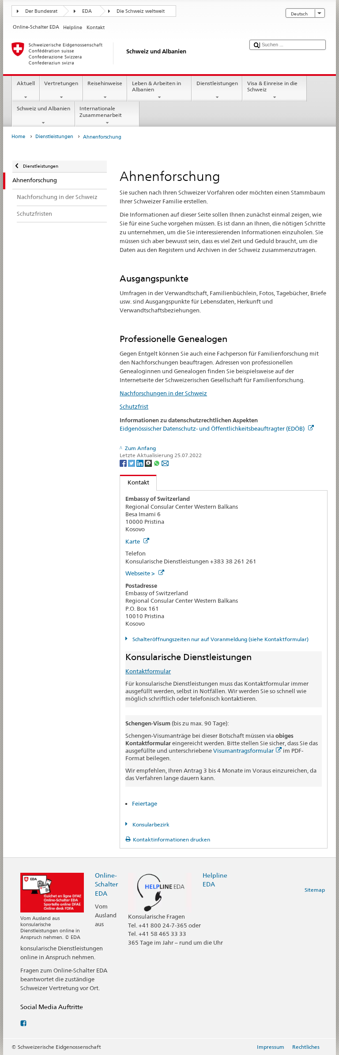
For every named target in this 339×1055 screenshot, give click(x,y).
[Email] (165, 462)
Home (18, 136)
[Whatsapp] (157, 462)
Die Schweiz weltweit (141, 11)
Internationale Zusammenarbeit (100, 111)
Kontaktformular (148, 671)
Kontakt (134, 482)
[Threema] (149, 462)
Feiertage (144, 803)
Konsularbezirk (150, 824)
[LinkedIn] (140, 462)
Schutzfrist (134, 406)
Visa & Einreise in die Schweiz (272, 86)
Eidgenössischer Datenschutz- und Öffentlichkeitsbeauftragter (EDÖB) (213, 428)
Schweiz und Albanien (43, 108)
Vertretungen (61, 83)
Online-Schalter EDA (106, 884)
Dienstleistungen (217, 83)
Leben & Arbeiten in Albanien (156, 86)
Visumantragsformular (243, 750)
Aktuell (26, 83)
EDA (87, 11)
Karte (133, 541)
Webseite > (140, 573)
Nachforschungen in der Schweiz (163, 393)
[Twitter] (132, 462)
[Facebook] (124, 462)
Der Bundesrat (41, 11)
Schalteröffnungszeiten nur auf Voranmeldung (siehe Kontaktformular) (219, 639)
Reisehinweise (104, 83)
